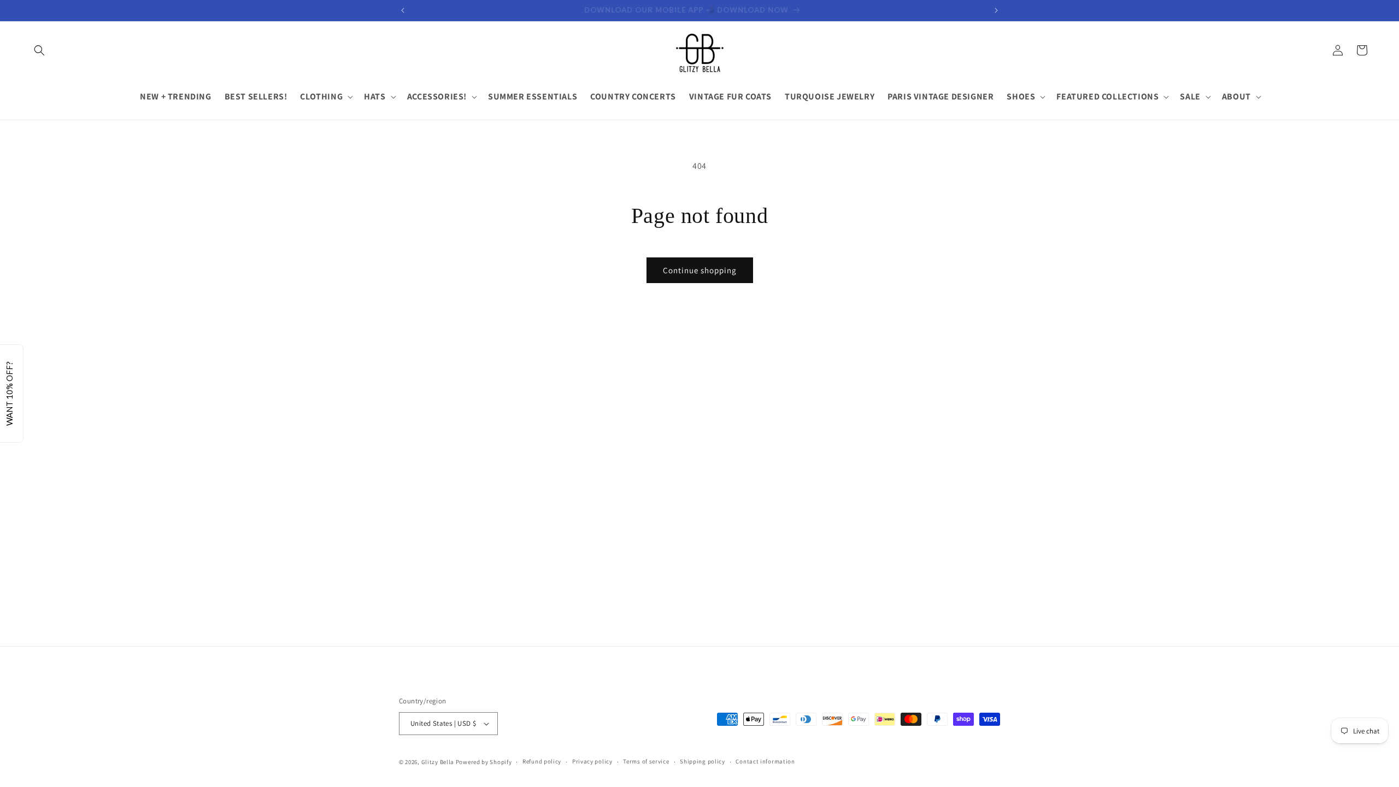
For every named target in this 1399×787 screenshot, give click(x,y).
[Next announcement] (996, 10)
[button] (39, 50)
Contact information (765, 761)
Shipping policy (702, 761)
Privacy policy (592, 761)
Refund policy (541, 761)
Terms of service (646, 761)
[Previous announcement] (403, 10)
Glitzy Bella (437, 762)
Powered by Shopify (484, 762)
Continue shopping (700, 270)
